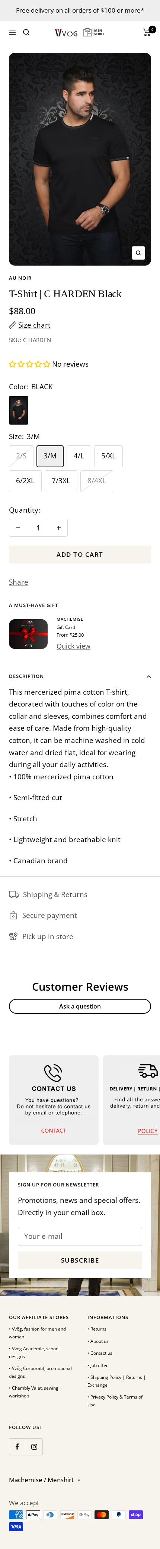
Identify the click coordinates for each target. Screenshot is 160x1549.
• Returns (96, 1329)
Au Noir (20, 278)
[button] (30, 364)
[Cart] (147, 32)
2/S (21, 456)
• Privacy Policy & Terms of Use (115, 1401)
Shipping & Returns (55, 894)
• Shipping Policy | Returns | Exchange (116, 1381)
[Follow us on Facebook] (17, 1446)
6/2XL (25, 481)
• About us (98, 1341)
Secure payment (49, 915)
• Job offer (97, 1365)
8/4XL (96, 481)
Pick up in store (47, 936)
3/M (50, 456)
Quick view (73, 646)
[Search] (26, 32)
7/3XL (61, 481)
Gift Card (66, 627)
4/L (79, 456)
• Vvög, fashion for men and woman (37, 1333)
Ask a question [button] (80, 1006)
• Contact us (99, 1353)
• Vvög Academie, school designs (34, 1352)
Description (26, 676)
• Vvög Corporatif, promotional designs (40, 1372)
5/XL (108, 456)
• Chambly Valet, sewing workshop (33, 1392)
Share (18, 582)
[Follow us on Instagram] (34, 1446)
